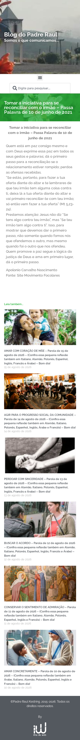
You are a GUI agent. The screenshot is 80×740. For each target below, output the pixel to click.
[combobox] (40, 88)
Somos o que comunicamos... (31, 40)
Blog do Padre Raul (30, 34)
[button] (40, 78)
